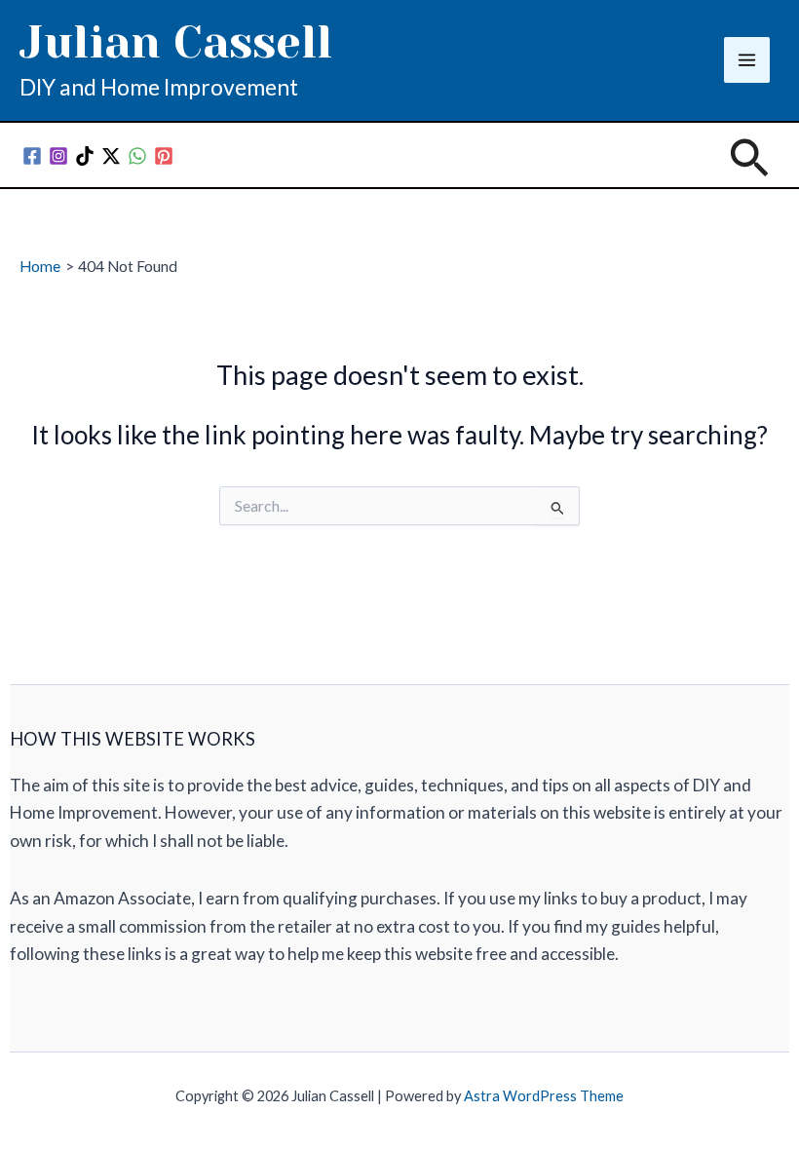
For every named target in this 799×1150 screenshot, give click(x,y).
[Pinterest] (163, 156)
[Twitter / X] (111, 156)
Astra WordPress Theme (544, 1096)
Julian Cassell (175, 42)
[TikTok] (84, 156)
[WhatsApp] (137, 156)
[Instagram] (58, 156)
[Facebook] (32, 156)
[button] (749, 160)
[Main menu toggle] (747, 60)
